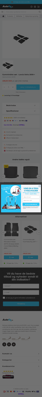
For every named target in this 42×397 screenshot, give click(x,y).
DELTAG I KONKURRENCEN (31, 204)
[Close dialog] (39, 186)
